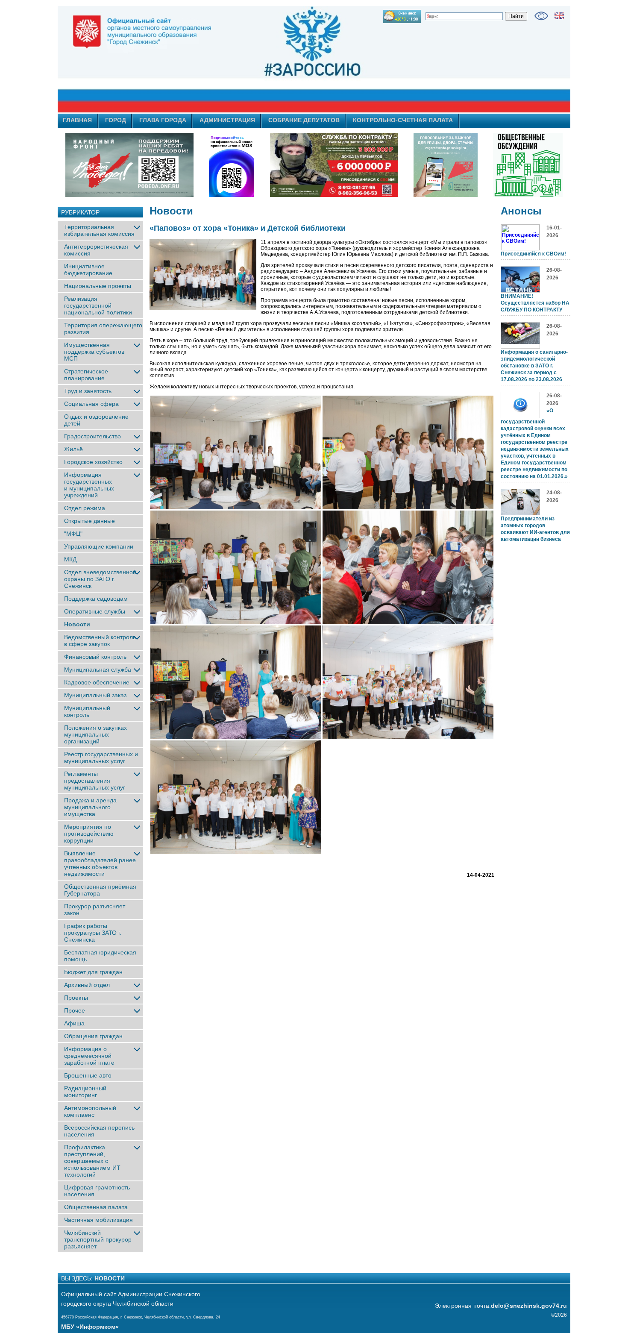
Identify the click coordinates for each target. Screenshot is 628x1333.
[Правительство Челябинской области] (231, 165)
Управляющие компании (98, 546)
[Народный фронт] (129, 165)
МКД (70, 559)
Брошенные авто (88, 1075)
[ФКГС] (446, 165)
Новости (77, 624)
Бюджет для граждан (93, 972)
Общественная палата (96, 1207)
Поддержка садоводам (96, 598)
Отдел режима (84, 508)
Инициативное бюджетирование (88, 269)
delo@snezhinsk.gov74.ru (529, 1305)
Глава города (162, 120)
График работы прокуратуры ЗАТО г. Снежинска (92, 932)
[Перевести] (559, 15)
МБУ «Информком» (90, 1326)
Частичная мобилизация (98, 1219)
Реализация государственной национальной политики (98, 305)
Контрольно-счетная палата (403, 120)
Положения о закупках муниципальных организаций (95, 734)
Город (115, 120)
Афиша (74, 1023)
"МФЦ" (73, 533)
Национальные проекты (97, 285)
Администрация (227, 120)
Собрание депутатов (304, 120)
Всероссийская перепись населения (99, 1131)
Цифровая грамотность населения (97, 1191)
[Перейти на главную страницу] (237, 59)
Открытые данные (89, 520)
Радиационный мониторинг (85, 1091)
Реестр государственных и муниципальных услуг (101, 757)
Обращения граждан (93, 1036)
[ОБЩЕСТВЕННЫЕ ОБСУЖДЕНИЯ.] (527, 165)
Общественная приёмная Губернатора (100, 890)
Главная (77, 120)
